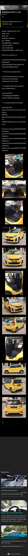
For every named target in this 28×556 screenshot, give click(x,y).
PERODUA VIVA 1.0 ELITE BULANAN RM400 (11, 512)
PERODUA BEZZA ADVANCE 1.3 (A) (9, 538)
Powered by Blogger (14, 554)
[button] (3, 17)
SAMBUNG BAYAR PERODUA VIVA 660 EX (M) (12, 487)
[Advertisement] (14, 453)
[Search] (26, 2)
